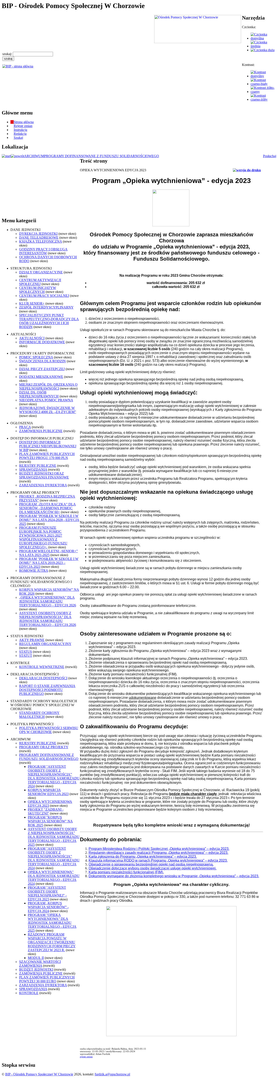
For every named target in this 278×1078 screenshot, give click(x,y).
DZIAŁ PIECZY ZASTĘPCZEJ (42, 369)
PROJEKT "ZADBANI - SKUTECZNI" (45, 811)
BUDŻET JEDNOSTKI (36, 969)
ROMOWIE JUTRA (33, 570)
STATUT (25, 655)
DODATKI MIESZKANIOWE (41, 377)
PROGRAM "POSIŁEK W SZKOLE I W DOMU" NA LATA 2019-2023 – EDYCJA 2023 (48, 562)
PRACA (25, 427)
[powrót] (17, 156)
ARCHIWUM (34, 156)
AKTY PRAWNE (32, 640)
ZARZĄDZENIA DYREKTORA (43, 485)
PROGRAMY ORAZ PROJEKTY (43, 747)
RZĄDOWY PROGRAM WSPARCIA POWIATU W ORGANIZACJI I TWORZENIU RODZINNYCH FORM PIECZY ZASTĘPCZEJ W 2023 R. (52, 942)
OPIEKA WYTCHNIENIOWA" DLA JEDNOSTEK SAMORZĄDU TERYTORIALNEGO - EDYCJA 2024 (53, 877)
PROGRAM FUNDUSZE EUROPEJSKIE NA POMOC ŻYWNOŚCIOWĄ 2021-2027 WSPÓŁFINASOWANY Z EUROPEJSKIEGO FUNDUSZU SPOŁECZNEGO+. (43, 537)
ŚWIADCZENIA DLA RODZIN (42, 361)
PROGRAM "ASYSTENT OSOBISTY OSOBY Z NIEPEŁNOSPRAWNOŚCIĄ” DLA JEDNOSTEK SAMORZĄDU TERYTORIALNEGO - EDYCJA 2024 (53, 776)
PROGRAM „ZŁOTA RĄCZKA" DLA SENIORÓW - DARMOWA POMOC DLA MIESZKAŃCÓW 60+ (47, 508)
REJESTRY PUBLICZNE (37, 465)
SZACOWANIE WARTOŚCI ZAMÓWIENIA (40, 963)
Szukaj (18, 137)
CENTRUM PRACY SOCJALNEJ (44, 295)
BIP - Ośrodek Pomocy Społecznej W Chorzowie (39, 1074)
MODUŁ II (36, 958)
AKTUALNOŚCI (32, 338)
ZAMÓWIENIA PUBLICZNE (41, 431)
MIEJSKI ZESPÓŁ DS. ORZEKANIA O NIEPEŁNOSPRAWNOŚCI (48, 386)
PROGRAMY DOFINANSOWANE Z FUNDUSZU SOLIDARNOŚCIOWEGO (101, 156)
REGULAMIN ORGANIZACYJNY (45, 644)
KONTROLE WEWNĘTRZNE (41, 667)
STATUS (25, 651)
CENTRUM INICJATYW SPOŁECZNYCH (37, 290)
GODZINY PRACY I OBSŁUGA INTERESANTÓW (43, 251)
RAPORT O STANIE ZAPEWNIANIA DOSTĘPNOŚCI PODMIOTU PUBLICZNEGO (47, 690)
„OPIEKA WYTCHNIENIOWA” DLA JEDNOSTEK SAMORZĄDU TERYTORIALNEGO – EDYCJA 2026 (47, 601)
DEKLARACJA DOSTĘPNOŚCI (43, 678)
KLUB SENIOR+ (32, 303)
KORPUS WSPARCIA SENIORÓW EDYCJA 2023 (48, 792)
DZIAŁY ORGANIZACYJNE (41, 272)
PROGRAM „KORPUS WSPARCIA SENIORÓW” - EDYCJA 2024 (48, 907)
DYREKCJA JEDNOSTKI (38, 233)
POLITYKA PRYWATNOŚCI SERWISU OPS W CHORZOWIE (48, 730)
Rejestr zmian (23, 126)
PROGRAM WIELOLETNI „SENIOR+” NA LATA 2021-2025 (48, 553)
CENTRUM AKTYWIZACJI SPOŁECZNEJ (40, 282)
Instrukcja (20, 130)
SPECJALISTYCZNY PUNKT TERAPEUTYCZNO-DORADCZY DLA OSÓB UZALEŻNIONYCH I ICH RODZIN (49, 321)
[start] (6, 156)
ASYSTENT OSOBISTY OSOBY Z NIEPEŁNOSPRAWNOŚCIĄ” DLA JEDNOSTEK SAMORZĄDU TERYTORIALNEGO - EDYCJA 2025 (53, 836)
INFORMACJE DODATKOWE (42, 342)
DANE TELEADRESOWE (38, 237)
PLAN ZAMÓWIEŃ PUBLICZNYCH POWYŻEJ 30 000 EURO (47, 979)
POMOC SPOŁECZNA (36, 357)
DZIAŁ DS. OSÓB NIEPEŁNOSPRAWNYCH (39, 394)
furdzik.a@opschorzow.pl (112, 1074)
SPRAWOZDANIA (33, 469)
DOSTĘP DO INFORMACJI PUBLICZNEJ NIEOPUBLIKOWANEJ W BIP (47, 446)
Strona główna (24, 122)
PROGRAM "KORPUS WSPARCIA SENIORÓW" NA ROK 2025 (50, 821)
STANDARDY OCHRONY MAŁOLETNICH (39, 715)
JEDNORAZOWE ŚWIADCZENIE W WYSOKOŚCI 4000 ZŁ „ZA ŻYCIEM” (47, 410)
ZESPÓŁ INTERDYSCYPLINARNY (46, 307)
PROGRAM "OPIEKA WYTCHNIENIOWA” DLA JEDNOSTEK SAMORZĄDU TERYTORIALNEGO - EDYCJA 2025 (52, 922)
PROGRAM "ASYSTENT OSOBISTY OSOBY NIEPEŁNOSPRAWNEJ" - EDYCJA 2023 (47, 893)
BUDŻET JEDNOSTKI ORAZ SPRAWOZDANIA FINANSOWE (44, 475)
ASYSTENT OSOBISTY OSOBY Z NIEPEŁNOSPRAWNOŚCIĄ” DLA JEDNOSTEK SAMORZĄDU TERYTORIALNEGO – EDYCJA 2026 (47, 619)
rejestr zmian (86, 1056)
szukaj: (7, 54)
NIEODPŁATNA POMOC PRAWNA (46, 400)
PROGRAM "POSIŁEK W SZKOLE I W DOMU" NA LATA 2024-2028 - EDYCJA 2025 (49, 520)
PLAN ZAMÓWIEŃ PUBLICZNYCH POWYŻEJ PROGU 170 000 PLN (47, 456)
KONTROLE (28, 993)
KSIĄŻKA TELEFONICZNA (40, 241)
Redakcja (20, 134)
